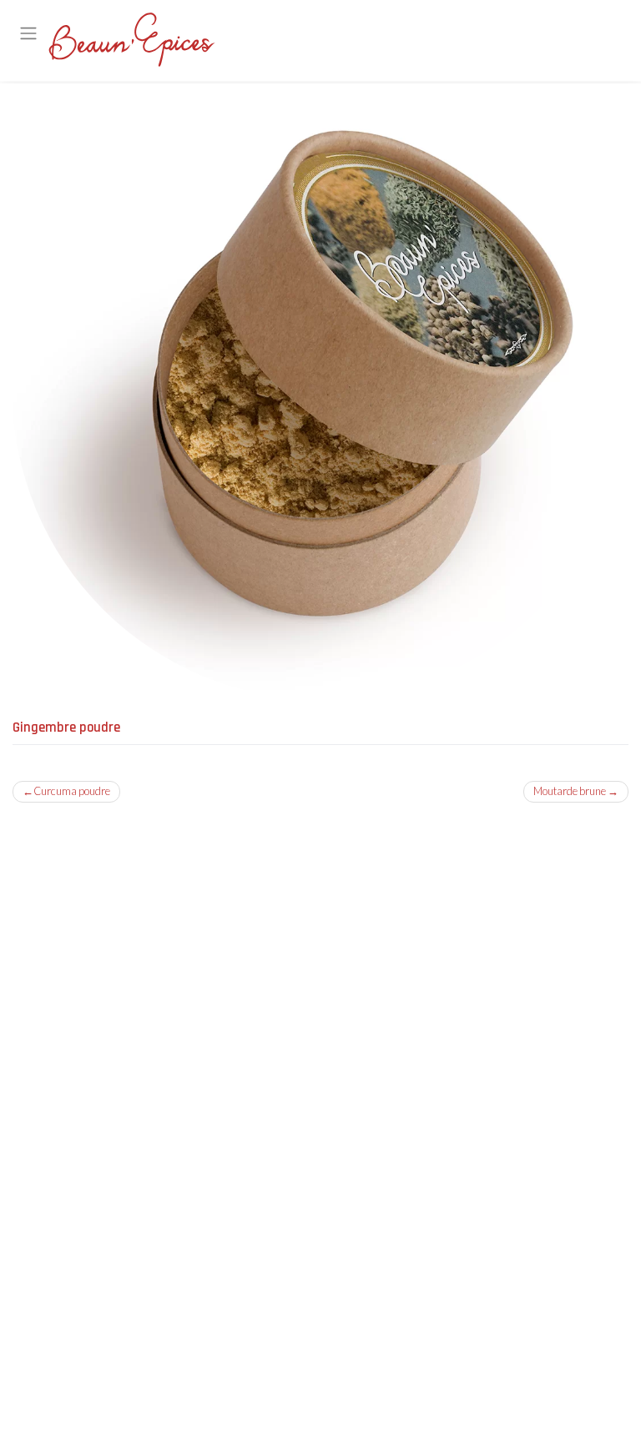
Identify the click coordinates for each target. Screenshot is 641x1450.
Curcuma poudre (71, 791)
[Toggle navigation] (29, 32)
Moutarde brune (569, 791)
